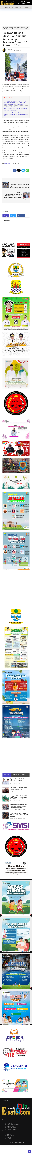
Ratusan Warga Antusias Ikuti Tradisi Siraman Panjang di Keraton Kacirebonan (18, 806)
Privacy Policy (10, 1126)
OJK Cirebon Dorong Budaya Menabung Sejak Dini (18, 788)
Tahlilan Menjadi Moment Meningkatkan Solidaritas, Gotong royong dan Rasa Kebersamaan (15, 108)
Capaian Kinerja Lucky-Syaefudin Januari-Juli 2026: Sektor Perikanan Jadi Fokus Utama (19, 780)
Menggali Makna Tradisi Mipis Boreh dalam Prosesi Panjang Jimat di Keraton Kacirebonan (19, 797)
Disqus (13, 216)
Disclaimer (9, 1123)
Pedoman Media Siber (13, 1129)
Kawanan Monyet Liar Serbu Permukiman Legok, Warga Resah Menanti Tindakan (16, 114)
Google (6, 216)
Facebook (20, 216)
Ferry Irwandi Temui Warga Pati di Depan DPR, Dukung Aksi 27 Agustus (19, 814)
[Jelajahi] (28, 2)
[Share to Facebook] (15, 170)
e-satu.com (7, 1142)
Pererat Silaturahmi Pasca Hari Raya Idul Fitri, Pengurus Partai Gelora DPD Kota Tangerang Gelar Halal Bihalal (15, 102)
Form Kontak (10, 1135)
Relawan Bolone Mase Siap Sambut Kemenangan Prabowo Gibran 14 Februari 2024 (14, 39)
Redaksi (9, 1137)
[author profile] (4, 50)
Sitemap (9, 1134)
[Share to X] (19, 170)
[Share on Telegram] (23, 170)
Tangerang (7, 163)
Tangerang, (22, 50)
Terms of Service (11, 1127)
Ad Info (9, 1138)
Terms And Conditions (13, 1124)
